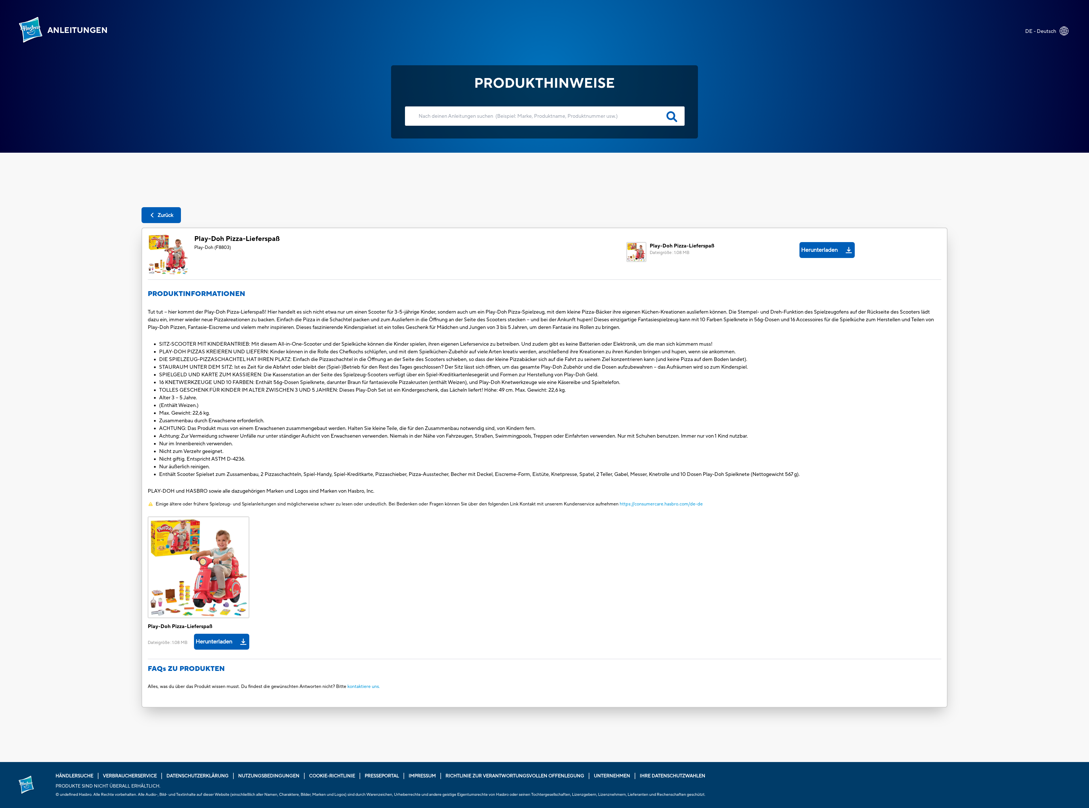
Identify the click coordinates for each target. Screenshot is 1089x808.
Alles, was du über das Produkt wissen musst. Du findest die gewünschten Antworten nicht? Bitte (247, 686)
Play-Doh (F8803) (212, 247)
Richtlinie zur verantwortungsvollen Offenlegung (515, 776)
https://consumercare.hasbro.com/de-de (661, 504)
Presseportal (382, 776)
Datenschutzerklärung (197, 776)
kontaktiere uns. (363, 686)
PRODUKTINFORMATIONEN (196, 293)
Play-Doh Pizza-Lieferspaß (237, 238)
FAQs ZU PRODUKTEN (186, 668)
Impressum (422, 776)
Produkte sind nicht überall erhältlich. (108, 786)
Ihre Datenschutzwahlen (672, 776)
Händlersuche (74, 776)
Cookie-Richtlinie (332, 776)
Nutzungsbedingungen (268, 776)
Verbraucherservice (130, 776)
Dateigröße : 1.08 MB (669, 252)
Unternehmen (612, 776)
